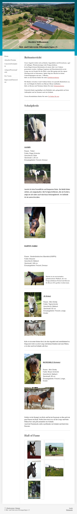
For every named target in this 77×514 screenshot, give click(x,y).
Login (71, 508)
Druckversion (10, 508)
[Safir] (34, 470)
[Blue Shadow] (54, 449)
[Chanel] (34, 450)
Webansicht (69, 510)
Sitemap (17, 508)
